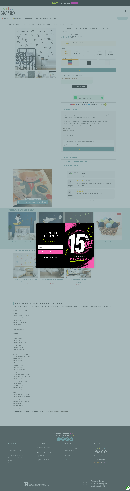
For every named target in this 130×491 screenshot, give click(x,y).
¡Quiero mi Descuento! (50, 252)
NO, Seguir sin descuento (50, 257)
